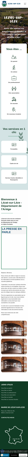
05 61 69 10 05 (14, 347)
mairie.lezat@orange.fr (14, 365)
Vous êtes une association (8, 395)
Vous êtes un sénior (6, 390)
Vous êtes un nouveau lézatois (9, 399)
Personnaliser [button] (23, 455)
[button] (2, 455)
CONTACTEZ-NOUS (7, 417)
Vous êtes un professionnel (8, 392)
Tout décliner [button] (14, 455)
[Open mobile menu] (25, 4)
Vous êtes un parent (6, 388)
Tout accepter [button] (4, 455)
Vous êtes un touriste (7, 397)
